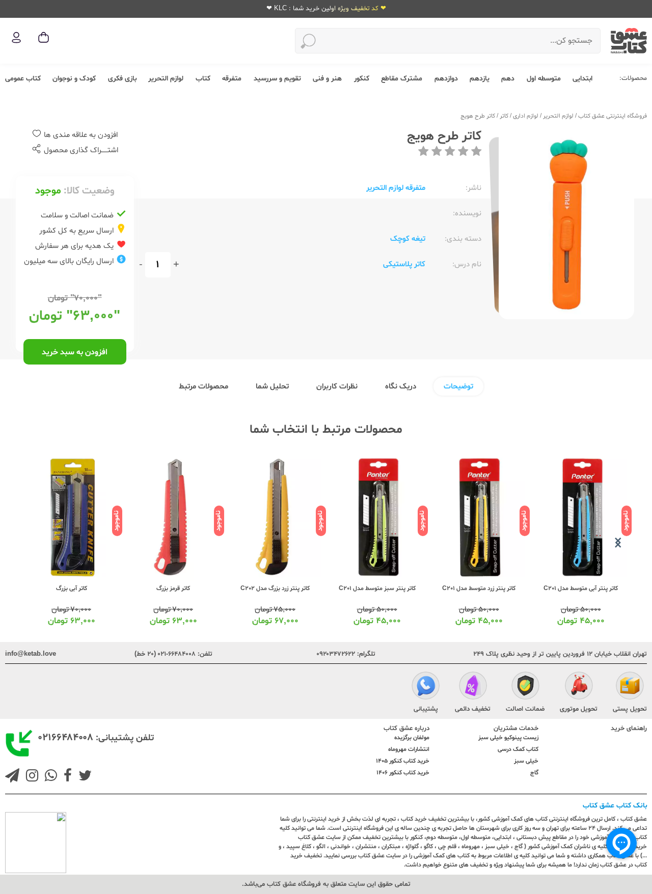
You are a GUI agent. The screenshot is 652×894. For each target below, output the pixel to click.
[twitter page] (83, 777)
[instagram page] (30, 777)
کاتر (504, 116)
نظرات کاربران (337, 386)
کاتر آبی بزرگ (71, 588)
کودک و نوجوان (74, 78)
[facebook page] (66, 777)
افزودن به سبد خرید (74, 352)
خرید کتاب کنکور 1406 (402, 773)
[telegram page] (12, 777)
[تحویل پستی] (630, 686)
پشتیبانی (426, 709)
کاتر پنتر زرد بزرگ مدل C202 (275, 588)
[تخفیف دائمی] (473, 686)
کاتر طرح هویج (477, 116)
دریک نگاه (400, 386)
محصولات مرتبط (203, 386)
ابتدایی (582, 78)
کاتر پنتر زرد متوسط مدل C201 (478, 588)
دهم (507, 78)
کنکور (361, 78)
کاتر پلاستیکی (404, 264)
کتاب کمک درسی (518, 749)
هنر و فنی (327, 78)
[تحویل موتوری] (579, 686)
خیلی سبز (526, 761)
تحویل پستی (630, 709)
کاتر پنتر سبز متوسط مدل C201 (377, 588)
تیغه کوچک (407, 239)
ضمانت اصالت (525, 709)
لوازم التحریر (165, 78)
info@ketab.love (30, 654)
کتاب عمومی (23, 78)
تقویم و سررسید (277, 78)
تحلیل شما (272, 386)
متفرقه (231, 78)
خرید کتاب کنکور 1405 (402, 761)
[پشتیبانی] (426, 686)
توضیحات (458, 386)
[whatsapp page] (49, 777)
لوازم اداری (525, 116)
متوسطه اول (544, 78)
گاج (534, 773)
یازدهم (480, 78)
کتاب (203, 78)
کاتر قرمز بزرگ (173, 588)
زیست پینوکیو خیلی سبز (508, 738)
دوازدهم (446, 78)
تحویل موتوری (578, 709)
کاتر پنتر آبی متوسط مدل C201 (581, 588)
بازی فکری (122, 78)
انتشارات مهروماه (408, 749)
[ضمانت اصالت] (525, 686)
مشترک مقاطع (401, 78)
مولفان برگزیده (411, 738)
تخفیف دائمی (473, 709)
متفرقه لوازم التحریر (395, 188)
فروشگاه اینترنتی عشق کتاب (612, 116)
